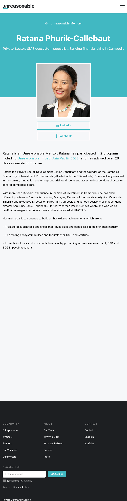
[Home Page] (18, 6)
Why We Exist (51, 436)
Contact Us (91, 430)
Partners (7, 443)
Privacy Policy (21, 487)
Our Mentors (9, 456)
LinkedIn (89, 436)
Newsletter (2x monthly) (20, 481)
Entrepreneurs (10, 430)
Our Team (49, 430)
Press (47, 456)
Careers (48, 450)
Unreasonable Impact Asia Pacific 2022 (48, 158)
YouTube (89, 443)
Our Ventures (10, 450)
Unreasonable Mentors (66, 23)
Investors (8, 436)
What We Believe (53, 443)
